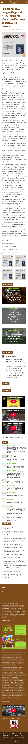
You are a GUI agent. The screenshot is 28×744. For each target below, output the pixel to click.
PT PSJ (15, 685)
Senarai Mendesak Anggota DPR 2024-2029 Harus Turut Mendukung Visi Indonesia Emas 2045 (16, 488)
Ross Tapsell (21, 690)
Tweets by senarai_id (7, 387)
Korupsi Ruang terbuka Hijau (16, 672)
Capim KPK (4, 660)
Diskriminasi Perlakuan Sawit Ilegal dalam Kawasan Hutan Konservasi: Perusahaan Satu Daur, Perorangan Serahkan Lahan (14, 556)
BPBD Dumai (18, 657)
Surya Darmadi (10, 499)
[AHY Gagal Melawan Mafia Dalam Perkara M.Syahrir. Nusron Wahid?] (4, 481)
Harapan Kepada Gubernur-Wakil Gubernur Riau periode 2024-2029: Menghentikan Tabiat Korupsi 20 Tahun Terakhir (14, 316)
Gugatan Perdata (6, 662)
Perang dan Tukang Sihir (18, 680)
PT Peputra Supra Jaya (7, 685)
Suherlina (4, 695)
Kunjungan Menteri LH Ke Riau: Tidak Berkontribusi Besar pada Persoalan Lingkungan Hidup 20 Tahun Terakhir (14, 336)
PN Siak (21, 682)
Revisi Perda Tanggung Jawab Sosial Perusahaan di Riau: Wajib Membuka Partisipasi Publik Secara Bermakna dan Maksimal (15, 546)
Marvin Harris (22, 675)
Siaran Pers (8, 6)
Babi (19, 655)
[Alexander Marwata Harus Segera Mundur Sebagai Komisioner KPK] (4, 493)
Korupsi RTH (5, 672)
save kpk (8, 692)
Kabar (3, 6)
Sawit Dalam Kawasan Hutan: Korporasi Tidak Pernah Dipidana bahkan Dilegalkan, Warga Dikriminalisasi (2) (14, 561)
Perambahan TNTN (6, 680)
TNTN (24, 695)
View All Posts (22, 352)
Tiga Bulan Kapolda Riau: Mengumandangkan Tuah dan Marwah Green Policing (14, 550)
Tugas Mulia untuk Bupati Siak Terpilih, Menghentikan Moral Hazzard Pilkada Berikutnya (13, 576)
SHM (13, 692)
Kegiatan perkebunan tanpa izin (9, 667)
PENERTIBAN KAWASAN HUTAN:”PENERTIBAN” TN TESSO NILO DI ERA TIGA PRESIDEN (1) (15, 566)
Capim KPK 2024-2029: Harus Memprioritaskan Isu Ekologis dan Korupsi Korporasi (15, 519)
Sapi (3, 692)
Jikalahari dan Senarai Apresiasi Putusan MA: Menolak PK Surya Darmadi (16, 501)
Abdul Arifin (5, 655)
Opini (16, 308)
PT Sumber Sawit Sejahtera (8, 687)
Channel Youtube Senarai (16, 718)
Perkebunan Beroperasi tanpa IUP (10, 682)
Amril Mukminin (13, 655)
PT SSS (20, 685)
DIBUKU (10, 660)
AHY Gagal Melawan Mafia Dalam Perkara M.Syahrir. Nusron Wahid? (15, 482)
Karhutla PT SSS (11, 665)
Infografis (14, 662)
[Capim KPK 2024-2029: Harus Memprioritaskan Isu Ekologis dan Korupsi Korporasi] (4, 517)
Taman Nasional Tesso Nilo (15, 695)
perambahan (15, 677)
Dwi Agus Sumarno (18, 660)
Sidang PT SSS (19, 692)
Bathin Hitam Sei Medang (8, 657)
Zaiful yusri (15, 697)
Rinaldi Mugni (13, 690)
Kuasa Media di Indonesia (12, 675)
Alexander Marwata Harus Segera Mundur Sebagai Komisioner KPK (15, 494)
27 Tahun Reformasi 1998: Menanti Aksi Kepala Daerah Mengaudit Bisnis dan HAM (15, 570)
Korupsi (13, 498)
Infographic (20, 662)
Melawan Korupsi (6, 677)
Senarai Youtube (5, 439)
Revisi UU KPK (5, 690)
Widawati (4, 697)
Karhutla (4, 665)
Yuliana (10, 697)
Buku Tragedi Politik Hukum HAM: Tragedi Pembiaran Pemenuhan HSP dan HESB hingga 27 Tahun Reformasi (15, 533)
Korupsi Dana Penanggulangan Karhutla (11, 670)
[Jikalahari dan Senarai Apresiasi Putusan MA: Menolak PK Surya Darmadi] (4, 499)
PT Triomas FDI (20, 687)
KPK (3, 675)
